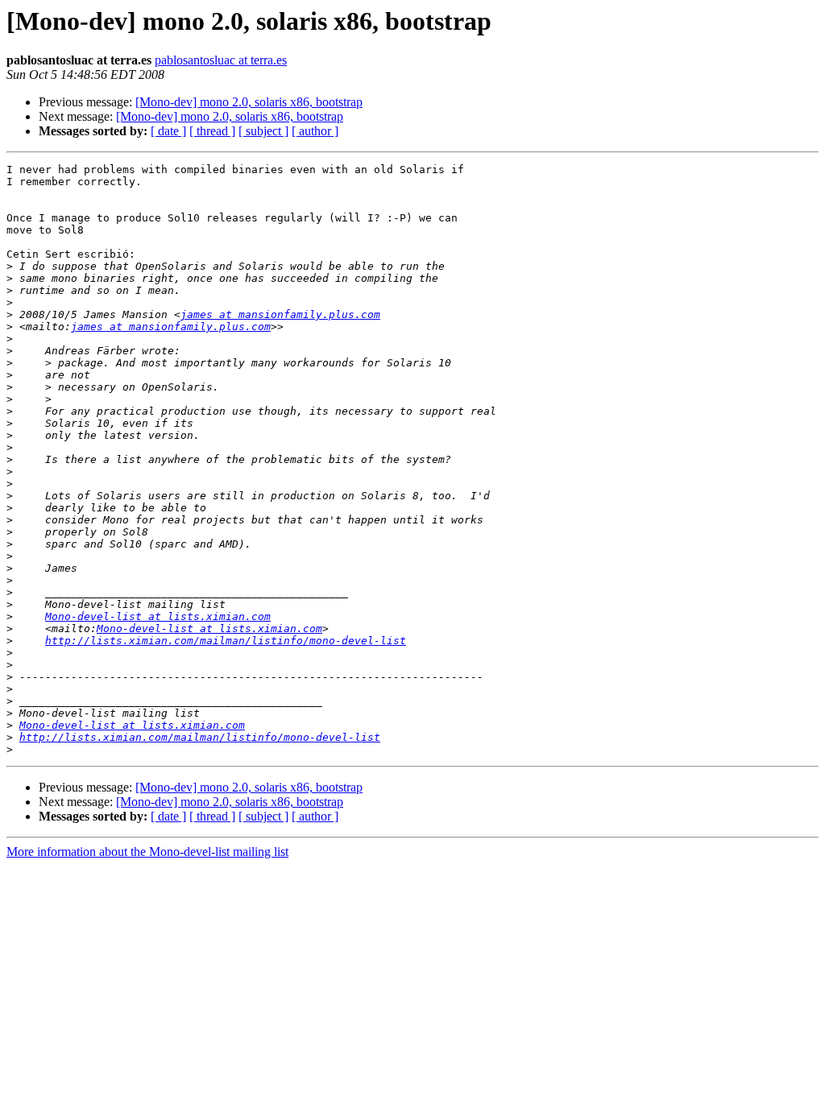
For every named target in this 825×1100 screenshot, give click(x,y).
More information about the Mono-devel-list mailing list (147, 851)
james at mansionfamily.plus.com (280, 314)
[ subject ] (263, 131)
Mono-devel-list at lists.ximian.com (158, 616)
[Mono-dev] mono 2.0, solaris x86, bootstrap (249, 102)
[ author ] (315, 131)
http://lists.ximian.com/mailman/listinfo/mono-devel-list (225, 641)
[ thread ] (212, 131)
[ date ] (168, 131)
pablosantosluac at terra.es (221, 60)
